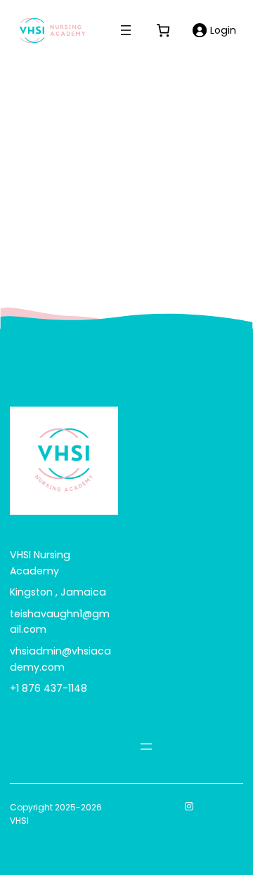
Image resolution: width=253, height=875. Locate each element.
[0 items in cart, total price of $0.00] (163, 30)
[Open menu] (125, 30)
